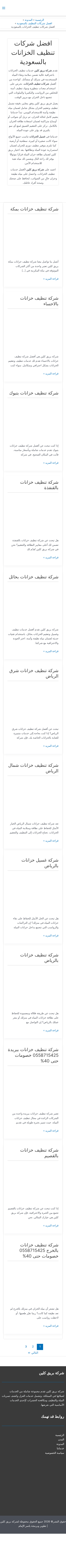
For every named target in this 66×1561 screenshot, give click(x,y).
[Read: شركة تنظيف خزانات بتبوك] (33, 420)
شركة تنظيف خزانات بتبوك (33, 393)
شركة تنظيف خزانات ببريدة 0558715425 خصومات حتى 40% (33, 1055)
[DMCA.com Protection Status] (38, 1547)
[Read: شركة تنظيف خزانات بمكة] (33, 236)
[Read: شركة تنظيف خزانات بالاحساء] (33, 330)
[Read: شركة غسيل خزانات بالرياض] (33, 892)
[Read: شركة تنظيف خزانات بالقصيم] (33, 1182)
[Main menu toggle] (4, 8)
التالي (33, 1352)
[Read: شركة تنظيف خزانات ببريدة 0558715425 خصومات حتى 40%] (33, 1088)
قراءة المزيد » (50, 278)
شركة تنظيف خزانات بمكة (34, 209)
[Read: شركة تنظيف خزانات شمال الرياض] (33, 798)
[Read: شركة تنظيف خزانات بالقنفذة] (33, 514)
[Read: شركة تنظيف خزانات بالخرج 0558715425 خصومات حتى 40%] (33, 1283)
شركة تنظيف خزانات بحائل (33, 576)
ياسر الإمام (24, 1525)
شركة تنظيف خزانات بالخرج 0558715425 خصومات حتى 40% (38, 1250)
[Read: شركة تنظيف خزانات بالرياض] (33, 987)
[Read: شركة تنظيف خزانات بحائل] (33, 604)
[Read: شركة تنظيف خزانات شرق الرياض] (33, 703)
